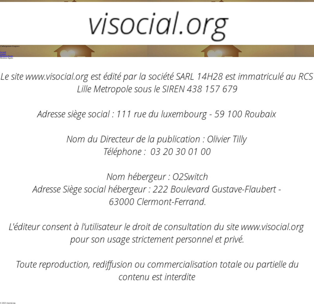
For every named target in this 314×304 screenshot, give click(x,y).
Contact (3, 54)
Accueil (3, 52)
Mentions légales (6, 56)
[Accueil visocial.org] (157, 44)
